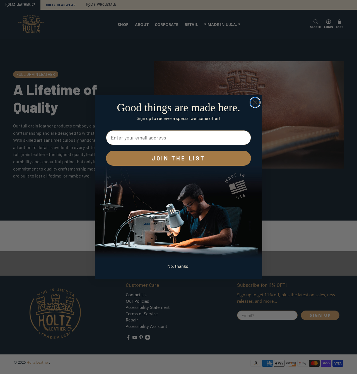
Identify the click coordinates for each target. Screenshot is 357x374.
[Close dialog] (255, 102)
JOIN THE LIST (178, 158)
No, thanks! (178, 266)
